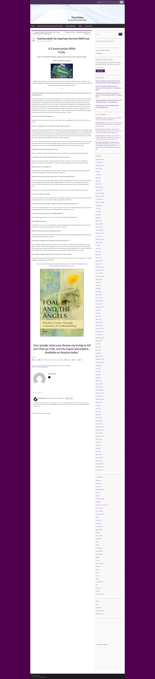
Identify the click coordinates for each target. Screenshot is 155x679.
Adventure (98, 480)
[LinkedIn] (37, 2)
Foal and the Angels (41, 365)
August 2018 (99, 279)
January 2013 (99, 460)
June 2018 (98, 285)
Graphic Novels (99, 508)
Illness (97, 517)
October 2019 (99, 236)
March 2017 (99, 319)
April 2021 (98, 181)
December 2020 (100, 193)
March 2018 (99, 294)
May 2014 (98, 411)
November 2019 (100, 233)
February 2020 (99, 224)
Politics (97, 545)
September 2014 (100, 399)
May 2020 (98, 214)
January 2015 (99, 387)
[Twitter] (35, 2)
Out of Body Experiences (41, 367)
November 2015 (100, 359)
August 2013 (99, 439)
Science (98, 560)
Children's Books (100, 489)
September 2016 (100, 337)
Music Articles (99, 535)
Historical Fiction (100, 514)
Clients (80, 26)
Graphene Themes (42, 677)
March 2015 (99, 380)
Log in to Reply (69, 398)
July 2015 (98, 368)
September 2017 (100, 307)
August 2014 (99, 402)
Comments (99, 610)
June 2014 (98, 408)
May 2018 (98, 288)
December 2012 (100, 463)
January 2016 (99, 356)
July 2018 (98, 282)
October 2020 (99, 199)
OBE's (33, 367)
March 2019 (99, 257)
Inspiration (45, 41)
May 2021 (98, 177)
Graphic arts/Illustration (102, 505)
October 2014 (99, 396)
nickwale (40, 41)
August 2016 (99, 340)
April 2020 (98, 217)
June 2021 (98, 174)
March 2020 (99, 221)
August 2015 (99, 365)
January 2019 (99, 264)
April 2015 (98, 377)
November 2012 (100, 467)
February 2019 (99, 261)
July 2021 (98, 171)
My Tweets (99, 53)
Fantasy (98, 495)
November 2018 (100, 270)
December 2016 (100, 328)
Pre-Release (99, 548)
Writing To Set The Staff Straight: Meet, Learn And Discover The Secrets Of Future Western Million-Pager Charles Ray (109, 130)
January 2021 (99, 190)
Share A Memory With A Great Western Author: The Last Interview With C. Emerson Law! (109, 94)
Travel (97, 578)
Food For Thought (100, 498)
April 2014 (98, 414)
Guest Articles (99, 511)
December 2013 (100, 427)
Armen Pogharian (100, 135)
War (97, 585)
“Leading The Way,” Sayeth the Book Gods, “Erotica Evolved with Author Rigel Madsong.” (46, 33)
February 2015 (99, 383)
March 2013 (99, 454)
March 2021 (99, 184)
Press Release (99, 551)
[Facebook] (32, 2)
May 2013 (98, 448)
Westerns (98, 588)
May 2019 (98, 251)
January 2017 (99, 325)
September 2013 (100, 436)
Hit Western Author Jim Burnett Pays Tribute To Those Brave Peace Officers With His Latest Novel (109, 124)
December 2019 (100, 230)
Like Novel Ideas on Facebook (105, 41)
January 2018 (99, 297)
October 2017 (99, 304)
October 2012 (99, 470)
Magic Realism (99, 529)
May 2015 (98, 374)
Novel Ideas (78, 17)
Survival (98, 575)
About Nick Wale (71, 26)
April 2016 (98, 353)
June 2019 (98, 248)
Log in (97, 604)
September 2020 (100, 202)
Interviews (62, 365)
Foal (34, 365)
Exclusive (98, 492)
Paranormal (98, 538)
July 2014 (98, 405)
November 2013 (100, 430)
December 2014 (100, 390)
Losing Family (99, 526)
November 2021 (100, 159)
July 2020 (98, 208)
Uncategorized (99, 581)
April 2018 (98, 291)
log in (38, 413)
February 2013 (99, 457)
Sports (97, 572)
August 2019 (99, 242)
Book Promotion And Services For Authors (50, 26)
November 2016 (100, 331)
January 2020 (99, 227)
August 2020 (99, 205)
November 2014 (100, 393)
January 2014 (99, 423)
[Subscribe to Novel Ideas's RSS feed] (40, 2)
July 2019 (98, 245)
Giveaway (98, 502)
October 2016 (99, 334)
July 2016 (98, 344)
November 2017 (100, 300)
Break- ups (98, 486)
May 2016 (98, 350)
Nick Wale (68, 365)
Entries (99, 607)
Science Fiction (99, 563)
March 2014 (99, 417)
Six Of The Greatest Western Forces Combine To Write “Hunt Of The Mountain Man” (108, 87)
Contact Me (88, 26)
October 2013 (99, 433)
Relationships (99, 554)
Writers (98, 591)
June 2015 (98, 371)
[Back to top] (151, 675)
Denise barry (42, 398)
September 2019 (100, 239)
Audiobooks (99, 483)
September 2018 (100, 276)
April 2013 (98, 451)
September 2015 (100, 362)
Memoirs (98, 532)
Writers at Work (100, 594)
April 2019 (98, 254)
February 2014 (99, 420)
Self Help (98, 566)
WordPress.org (99, 613)
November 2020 (100, 196)
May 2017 (98, 313)
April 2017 (98, 316)
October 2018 (99, 273)
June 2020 (98, 211)
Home (33, 26)
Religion (50, 41)
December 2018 (100, 267)
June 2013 (98, 445)
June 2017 (98, 310)
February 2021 (99, 187)
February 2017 (99, 322)
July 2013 (98, 442)
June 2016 (98, 347)
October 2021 (99, 162)
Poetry (97, 542)
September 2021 (100, 165)
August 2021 (99, 168)
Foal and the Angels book (52, 365)
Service (97, 569)
